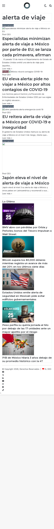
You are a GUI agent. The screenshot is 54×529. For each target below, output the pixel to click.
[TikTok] (3, 390)
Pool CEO (6, 34)
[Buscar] (50, 6)
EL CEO (48, 369)
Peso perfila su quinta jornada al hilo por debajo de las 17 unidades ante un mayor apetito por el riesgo (26, 328)
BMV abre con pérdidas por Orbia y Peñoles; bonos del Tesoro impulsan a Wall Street (27, 231)
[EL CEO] (27, 5)
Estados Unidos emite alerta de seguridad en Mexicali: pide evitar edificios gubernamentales (23, 296)
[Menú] (3, 6)
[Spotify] (3, 387)
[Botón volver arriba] (0, 393)
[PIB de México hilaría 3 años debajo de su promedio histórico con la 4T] (18, 354)
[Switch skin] (45, 6)
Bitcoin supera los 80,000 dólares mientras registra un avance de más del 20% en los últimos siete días (25, 263)
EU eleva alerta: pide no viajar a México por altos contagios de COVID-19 (26, 84)
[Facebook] (3, 372)
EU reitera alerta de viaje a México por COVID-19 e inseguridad (26, 122)
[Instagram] (3, 384)
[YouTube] (3, 381)
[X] (3, 375)
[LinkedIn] (3, 378)
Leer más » (7, 68)
